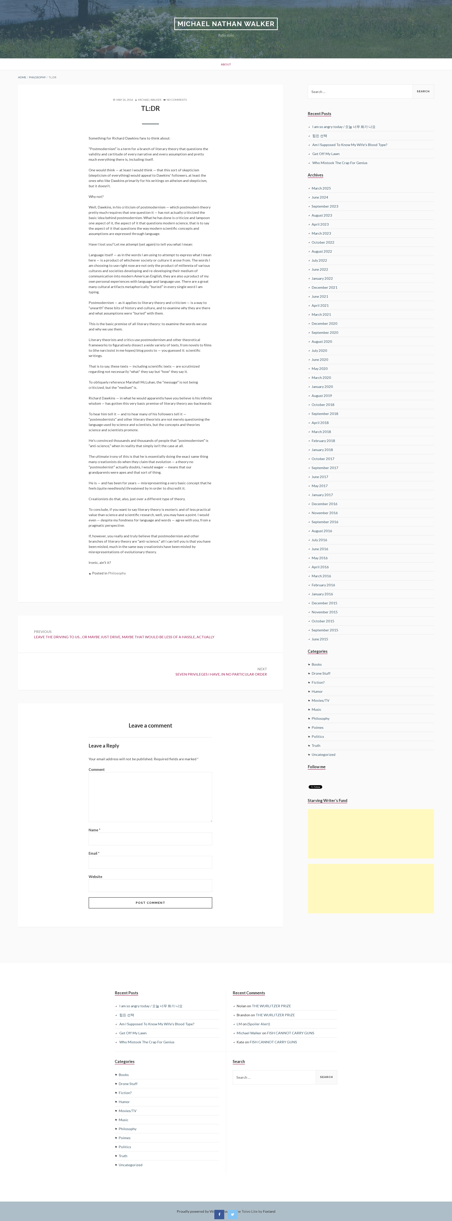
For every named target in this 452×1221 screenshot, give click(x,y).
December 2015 (324, 603)
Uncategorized (323, 754)
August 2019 (322, 395)
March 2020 (321, 377)
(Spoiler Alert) (258, 1024)
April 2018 (320, 422)
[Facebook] (219, 1214)
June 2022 (320, 269)
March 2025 (321, 188)
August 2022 (322, 251)
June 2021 (320, 296)
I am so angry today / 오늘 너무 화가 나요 (344, 126)
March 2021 (321, 314)
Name (94, 830)
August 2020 (322, 341)
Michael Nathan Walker (226, 24)
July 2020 (319, 350)
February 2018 (323, 440)
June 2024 (320, 197)
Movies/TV (320, 700)
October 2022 (323, 242)
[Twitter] (233, 1214)
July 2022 (319, 260)
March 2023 (321, 233)
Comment (97, 769)
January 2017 (322, 495)
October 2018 (323, 404)
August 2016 (322, 531)
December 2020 (324, 323)
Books (317, 664)
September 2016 (325, 522)
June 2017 (320, 477)
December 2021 (324, 287)
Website (95, 876)
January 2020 (322, 386)
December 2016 (324, 504)
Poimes (317, 727)
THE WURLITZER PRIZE (271, 1006)
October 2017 (323, 459)
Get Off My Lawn (326, 154)
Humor (317, 691)
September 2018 (325, 413)
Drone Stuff (321, 673)
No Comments (177, 100)
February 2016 (323, 585)
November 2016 (325, 513)
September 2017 (325, 468)
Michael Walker (249, 1033)
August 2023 (322, 215)
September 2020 (325, 332)
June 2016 (320, 549)
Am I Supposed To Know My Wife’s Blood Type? (349, 145)
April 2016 (320, 567)
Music (316, 709)
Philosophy (117, 573)
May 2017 (320, 486)
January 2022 (322, 278)
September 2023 (325, 206)
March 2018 (321, 431)
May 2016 (320, 558)
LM (239, 1024)
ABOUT (226, 64)
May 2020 (320, 368)
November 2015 (325, 612)
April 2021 (320, 305)
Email (94, 853)
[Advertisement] (371, 834)
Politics (318, 736)
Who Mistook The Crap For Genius (339, 163)
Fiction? (318, 682)
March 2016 (321, 576)
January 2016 (322, 594)
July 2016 (319, 540)
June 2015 (320, 639)
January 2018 (322, 449)
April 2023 (320, 224)
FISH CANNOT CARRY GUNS (290, 1033)
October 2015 (323, 621)
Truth (316, 745)
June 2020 (320, 359)
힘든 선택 (319, 135)
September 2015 (325, 630)
